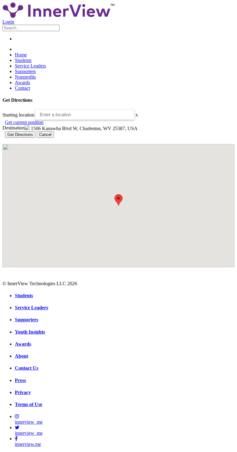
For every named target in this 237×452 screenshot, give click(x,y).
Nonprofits (25, 77)
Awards (22, 82)
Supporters (25, 71)
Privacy (23, 392)
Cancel (45, 134)
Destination (13, 127)
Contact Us (26, 368)
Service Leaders (30, 65)
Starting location (18, 114)
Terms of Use (28, 404)
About (21, 356)
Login (8, 21)
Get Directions (20, 134)
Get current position (24, 122)
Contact (22, 88)
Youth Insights (30, 332)
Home (21, 54)
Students (23, 60)
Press (20, 380)
